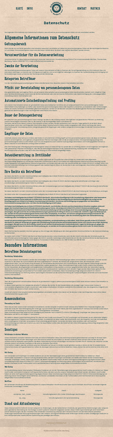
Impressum (51, 423)
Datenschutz (61, 423)
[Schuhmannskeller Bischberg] (56, 8)
